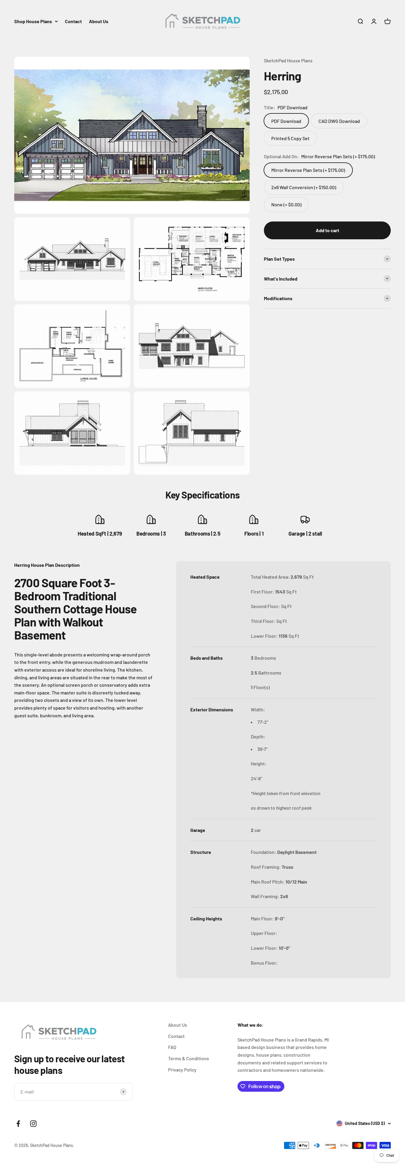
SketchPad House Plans (288, 60)
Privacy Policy (182, 1069)
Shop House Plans (33, 21)
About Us (98, 21)
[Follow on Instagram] (33, 1124)
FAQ (172, 1047)
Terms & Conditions (188, 1058)
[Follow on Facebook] (18, 1124)
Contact (73, 21)
